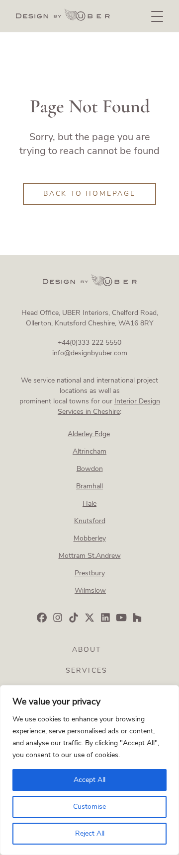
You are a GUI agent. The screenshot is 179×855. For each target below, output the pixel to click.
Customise (89, 806)
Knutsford (89, 521)
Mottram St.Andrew (90, 555)
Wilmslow (90, 590)
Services (86, 670)
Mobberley (90, 538)
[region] (89, 770)
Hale (89, 503)
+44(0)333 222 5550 (89, 342)
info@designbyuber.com (89, 353)
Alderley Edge (89, 434)
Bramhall (89, 486)
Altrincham (89, 451)
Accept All (89, 779)
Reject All (89, 833)
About (86, 649)
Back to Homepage (89, 193)
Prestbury (90, 573)
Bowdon (90, 468)
